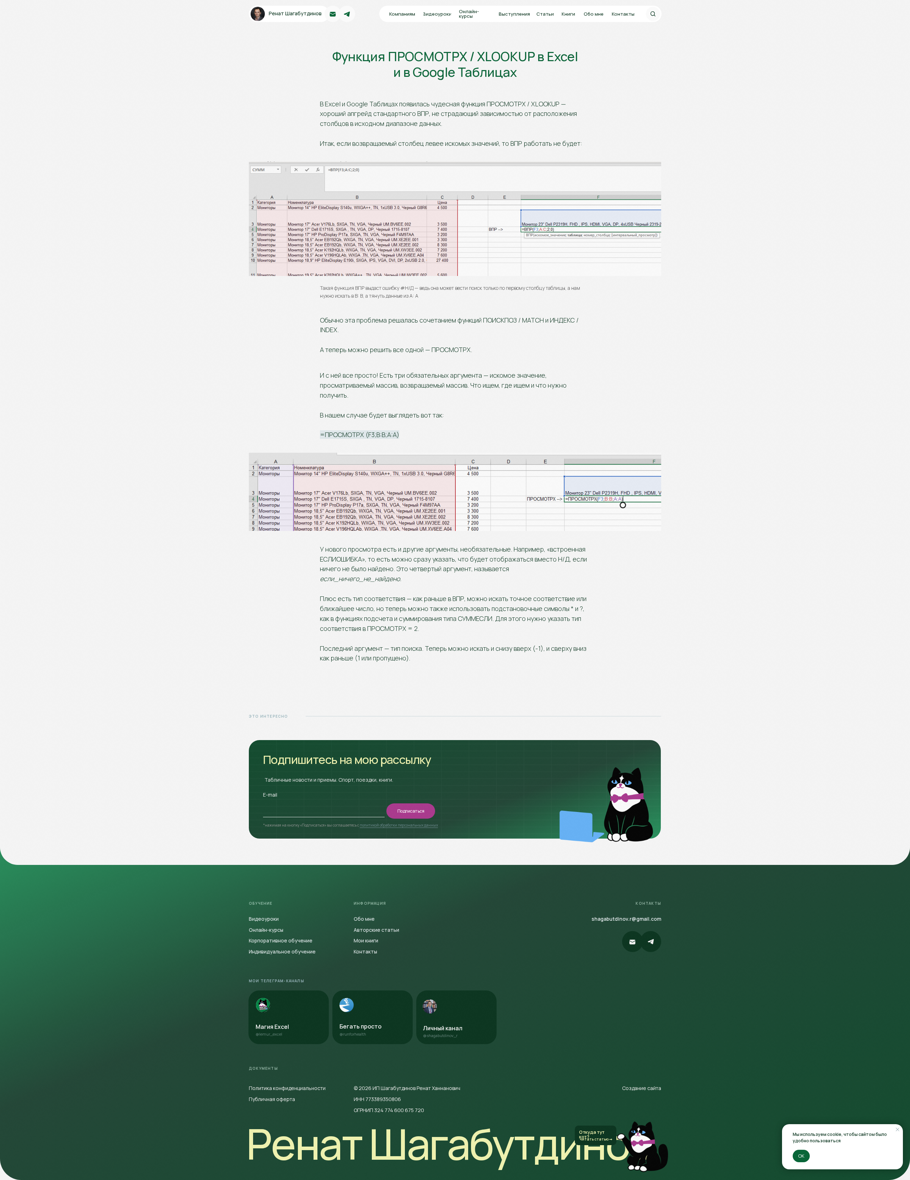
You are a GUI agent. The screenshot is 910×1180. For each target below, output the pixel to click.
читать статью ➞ (596, 1139)
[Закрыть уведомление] (897, 1129)
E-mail (270, 794)
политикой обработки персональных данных (399, 825)
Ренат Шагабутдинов (449, 1144)
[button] (546, 14)
